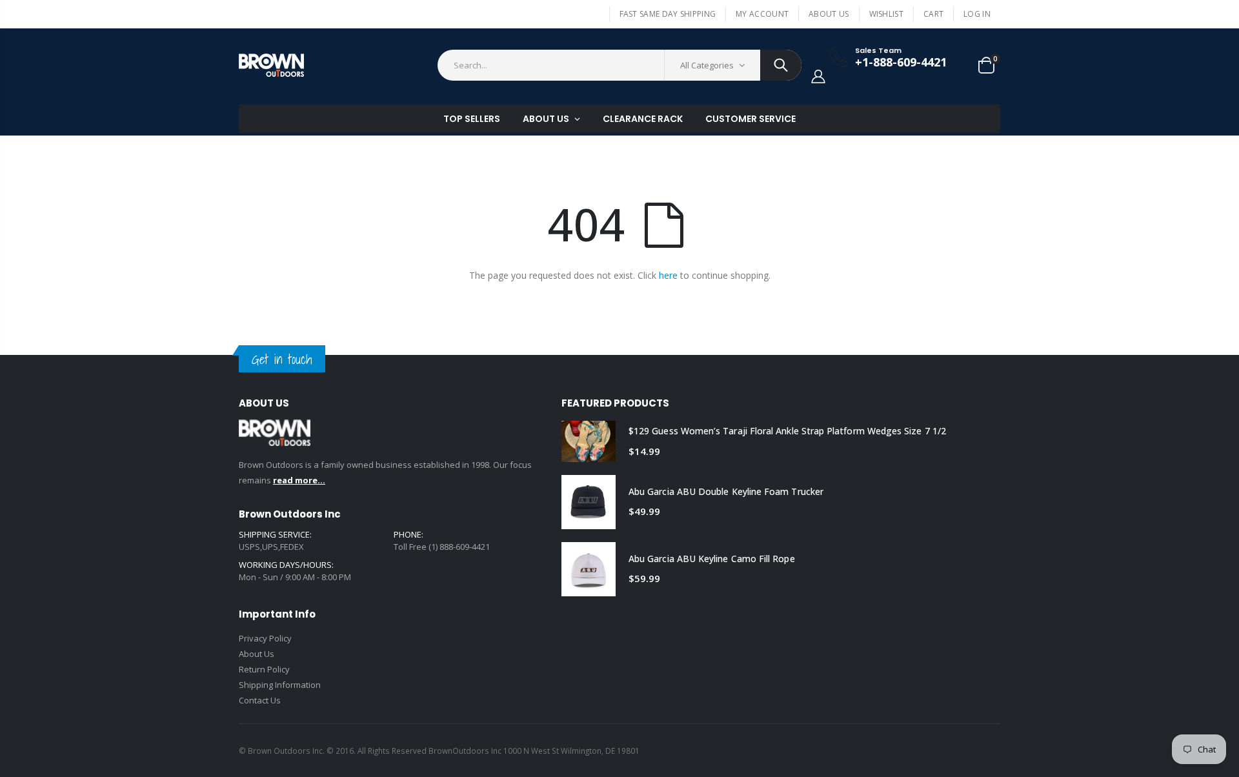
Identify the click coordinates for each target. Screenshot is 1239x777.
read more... (299, 480)
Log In (977, 13)
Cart (933, 13)
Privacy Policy (265, 638)
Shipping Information (280, 685)
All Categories (707, 65)
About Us (829, 13)
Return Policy (264, 669)
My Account (762, 13)
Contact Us (260, 700)
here (668, 275)
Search (780, 65)
